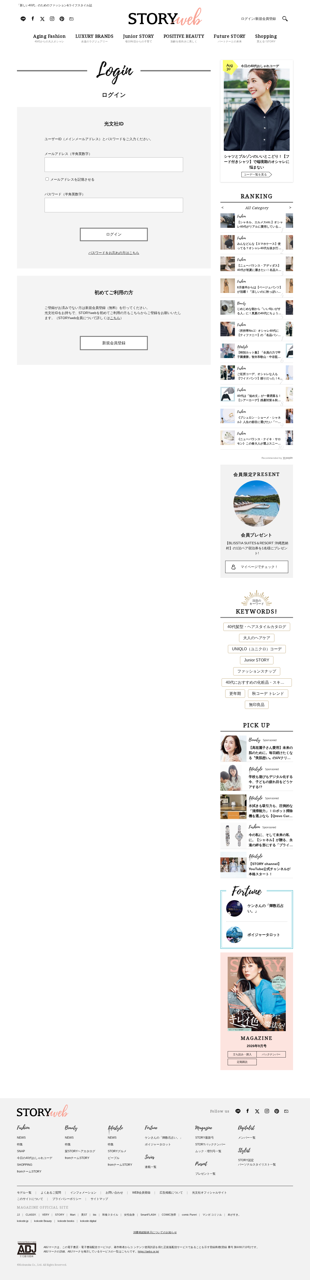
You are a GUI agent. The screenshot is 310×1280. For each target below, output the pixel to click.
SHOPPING (24, 1164)
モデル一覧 (24, 1192)
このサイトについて (30, 1199)
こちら (115, 318)
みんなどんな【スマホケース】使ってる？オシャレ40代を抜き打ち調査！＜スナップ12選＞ (259, 248)
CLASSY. (31, 1214)
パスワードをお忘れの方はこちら (113, 253)
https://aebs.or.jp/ (148, 1251)
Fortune (151, 1128)
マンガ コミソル (212, 1214)
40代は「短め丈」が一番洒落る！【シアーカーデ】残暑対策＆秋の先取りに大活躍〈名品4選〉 (259, 400)
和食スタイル (110, 1214)
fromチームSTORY (29, 1171)
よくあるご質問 (51, 1192)
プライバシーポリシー (66, 1199)
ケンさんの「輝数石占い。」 (164, 1137)
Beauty (71, 1128)
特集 (20, 1144)
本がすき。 (234, 1214)
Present (201, 1164)
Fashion (23, 1128)
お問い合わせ (114, 1192)
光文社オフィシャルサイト (209, 1192)
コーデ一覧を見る (255, 174)
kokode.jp (22, 1220)
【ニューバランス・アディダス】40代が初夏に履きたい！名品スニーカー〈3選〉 (259, 270)
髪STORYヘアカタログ (80, 1151)
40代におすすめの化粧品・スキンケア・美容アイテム (259, 682)
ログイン (114, 234)
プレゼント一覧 (205, 1173)
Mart (72, 1214)
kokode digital (88, 1220)
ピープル (113, 1158)
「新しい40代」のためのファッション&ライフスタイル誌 (54, 5)
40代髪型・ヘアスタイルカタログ (256, 627)
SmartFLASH (148, 1214)
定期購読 (242, 1061)
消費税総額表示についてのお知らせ (155, 1232)
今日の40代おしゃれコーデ (34, 1158)
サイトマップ (99, 1199)
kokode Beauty (43, 1220)
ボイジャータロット (264, 935)
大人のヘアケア (256, 638)
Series (149, 1157)
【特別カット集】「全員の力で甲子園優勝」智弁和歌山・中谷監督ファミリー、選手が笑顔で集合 (259, 357)
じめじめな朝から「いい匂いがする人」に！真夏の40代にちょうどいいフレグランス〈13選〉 (259, 313)
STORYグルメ (117, 1151)
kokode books (66, 1220)
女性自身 (129, 1214)
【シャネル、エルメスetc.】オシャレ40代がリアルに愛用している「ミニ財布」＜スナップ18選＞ (260, 227)
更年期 (235, 693)
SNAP (21, 1151)
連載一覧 (150, 1167)
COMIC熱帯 (169, 1214)
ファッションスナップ (256, 671)
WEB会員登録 (141, 1192)
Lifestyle (115, 1128)
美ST (84, 1214)
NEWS (21, 1137)
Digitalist (246, 1128)
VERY (45, 1214)
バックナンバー (271, 1054)
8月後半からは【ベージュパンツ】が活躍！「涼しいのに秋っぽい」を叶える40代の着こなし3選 (259, 292)
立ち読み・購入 (242, 1054)
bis (94, 1214)
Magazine (203, 1128)
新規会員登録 (113, 343)
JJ (18, 1214)
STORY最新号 (204, 1137)
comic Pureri (189, 1214)
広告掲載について (171, 1192)
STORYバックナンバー (210, 1144)
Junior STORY (256, 660)
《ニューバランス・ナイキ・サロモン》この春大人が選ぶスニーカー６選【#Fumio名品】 (259, 443)
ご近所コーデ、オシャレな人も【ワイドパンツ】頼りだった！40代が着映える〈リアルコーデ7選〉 (259, 378)
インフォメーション (83, 1192)
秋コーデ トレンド (268, 693)
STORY (59, 1214)
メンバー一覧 (247, 1137)
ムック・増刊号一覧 (208, 1151)
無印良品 (256, 705)
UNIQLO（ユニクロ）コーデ (257, 649)
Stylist (244, 1150)
